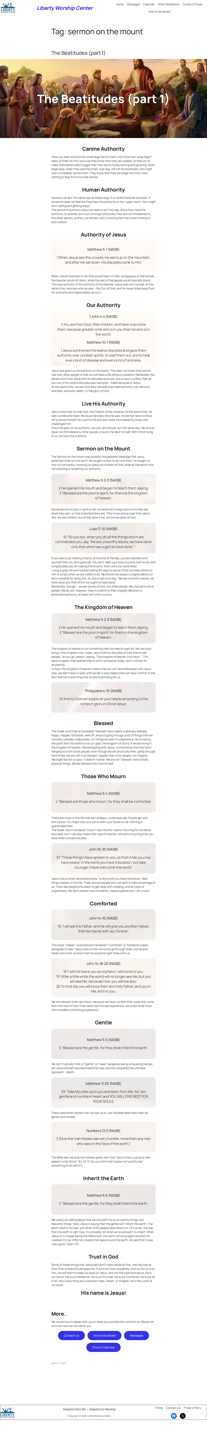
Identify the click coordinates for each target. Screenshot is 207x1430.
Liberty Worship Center (65, 7)
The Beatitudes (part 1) (78, 53)
